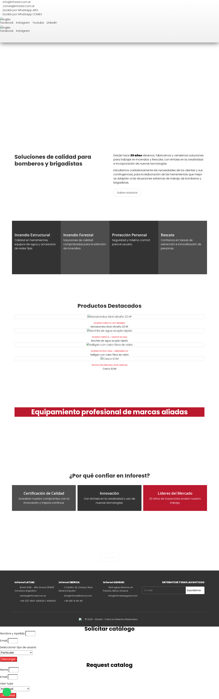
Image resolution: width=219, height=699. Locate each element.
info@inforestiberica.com (78, 595)
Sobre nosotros (127, 193)
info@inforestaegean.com (123, 595)
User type (6, 684)
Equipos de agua (119, 337)
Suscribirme (194, 590)
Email (3, 641)
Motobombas (118, 323)
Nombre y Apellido (12, 633)
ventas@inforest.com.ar (33, 595)
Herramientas (121, 351)
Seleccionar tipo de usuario (18, 647)
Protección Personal (102, 365)
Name (4, 670)
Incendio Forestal (103, 323)
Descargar (109, 557)
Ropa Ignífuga (120, 365)
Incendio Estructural (102, 351)
